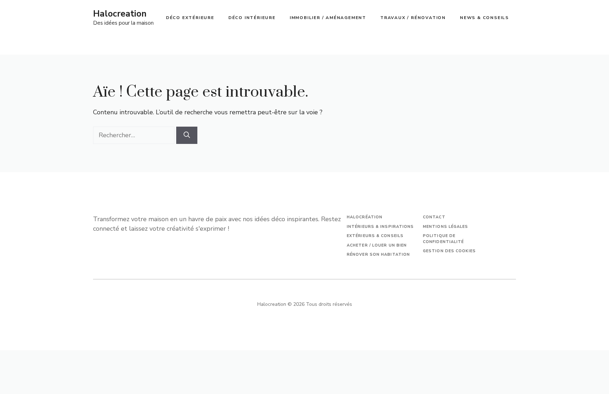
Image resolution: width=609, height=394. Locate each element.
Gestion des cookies (449, 251)
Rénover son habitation (378, 254)
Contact (434, 217)
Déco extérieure (190, 17)
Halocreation (120, 14)
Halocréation (364, 217)
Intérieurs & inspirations (380, 226)
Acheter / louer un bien (377, 245)
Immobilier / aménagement (328, 17)
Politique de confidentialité (443, 238)
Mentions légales (445, 226)
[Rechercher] (186, 135)
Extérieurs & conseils (375, 235)
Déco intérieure (252, 17)
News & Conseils (484, 17)
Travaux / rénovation (413, 17)
